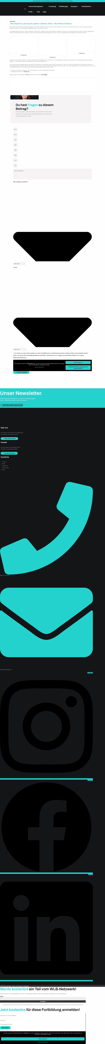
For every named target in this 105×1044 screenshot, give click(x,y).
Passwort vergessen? (6, 1030)
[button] (25, 9)
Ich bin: (15, 267)
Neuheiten (12, 21)
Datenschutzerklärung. (19, 357)
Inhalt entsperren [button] (78, 362)
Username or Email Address (8, 1015)
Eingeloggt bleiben (6, 1024)
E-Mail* (1, 996)
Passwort (2, 1020)
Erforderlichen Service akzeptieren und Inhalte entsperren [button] (78, 367)
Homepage (44, 74)
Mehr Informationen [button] (39, 367)
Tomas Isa (26, 71)
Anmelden (42, 1001)
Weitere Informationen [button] (43, 1042)
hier (27, 74)
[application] (78, 6)
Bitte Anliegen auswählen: (20, 182)
